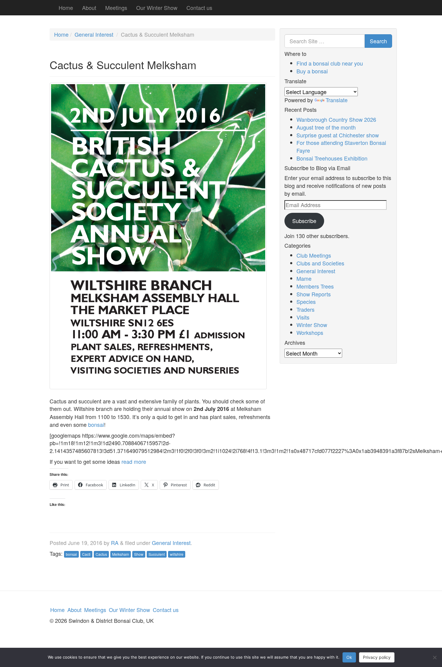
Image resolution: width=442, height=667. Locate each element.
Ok (349, 657)
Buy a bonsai (312, 71)
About (89, 7)
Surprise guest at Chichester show (337, 135)
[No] (434, 657)
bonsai (96, 424)
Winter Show (311, 325)
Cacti (86, 554)
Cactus (101, 554)
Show (138, 554)
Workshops (309, 332)
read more (133, 461)
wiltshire (176, 554)
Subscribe (304, 221)
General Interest (94, 34)
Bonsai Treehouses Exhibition (331, 158)
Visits (302, 317)
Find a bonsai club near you (329, 63)
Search (378, 41)
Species (306, 301)
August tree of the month (326, 127)
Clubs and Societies (320, 263)
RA (114, 542)
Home (66, 7)
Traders (305, 309)
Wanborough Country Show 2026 (336, 119)
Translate (337, 100)
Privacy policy (377, 657)
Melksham (120, 554)
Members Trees (315, 286)
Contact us (199, 7)
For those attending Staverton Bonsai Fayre (341, 146)
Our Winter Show (156, 7)
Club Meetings (313, 255)
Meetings (116, 7)
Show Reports (313, 294)
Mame (304, 278)
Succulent (157, 554)
